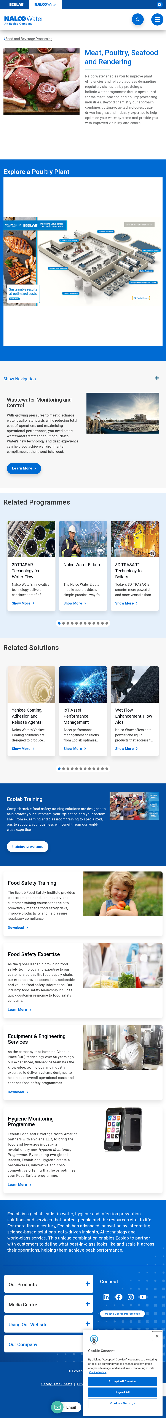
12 (106, 623)
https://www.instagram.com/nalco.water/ (130, 1297)
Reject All (122, 1392)
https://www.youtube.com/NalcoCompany (143, 1297)
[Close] (157, 1336)
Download (16, 928)
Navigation (19, 378)
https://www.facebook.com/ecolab (118, 1297)
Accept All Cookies (123, 1381)
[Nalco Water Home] (21, 20)
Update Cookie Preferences (122, 1313)
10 (98, 623)
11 (102, 623)
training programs (27, 846)
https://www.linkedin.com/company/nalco (106, 1297)
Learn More (22, 468)
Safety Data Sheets (56, 1384)
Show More (21, 603)
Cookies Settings (122, 1403)
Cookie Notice (97, 1372)
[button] (138, 19)
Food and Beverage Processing (29, 39)
